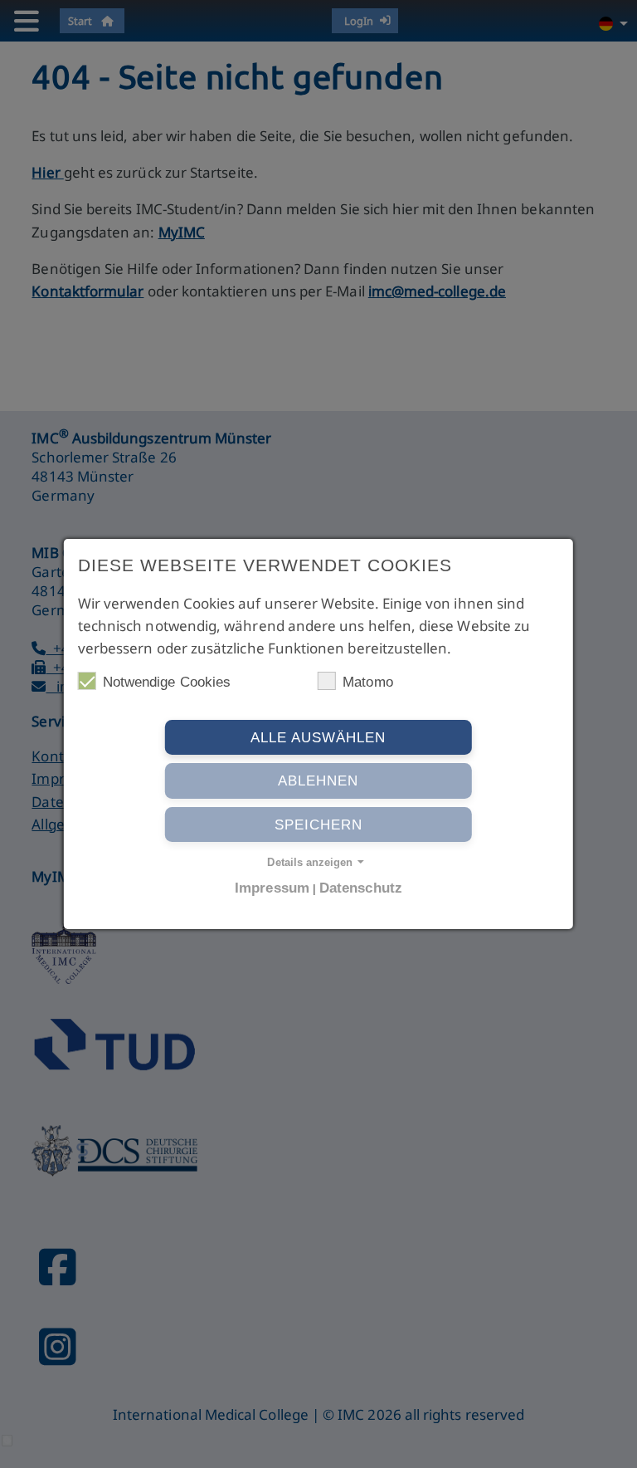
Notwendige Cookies (167, 682)
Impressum (272, 888)
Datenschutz (360, 888)
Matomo (367, 682)
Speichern (318, 825)
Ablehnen (318, 781)
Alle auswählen (318, 738)
